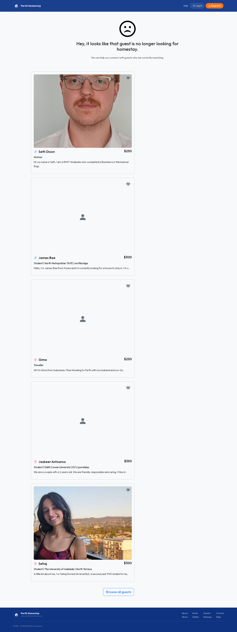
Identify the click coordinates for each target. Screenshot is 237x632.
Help (218, 617)
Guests (206, 613)
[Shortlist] (128, 78)
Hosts (195, 613)
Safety (195, 617)
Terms (185, 617)
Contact (220, 613)
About (185, 613)
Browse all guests (118, 592)
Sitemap (207, 617)
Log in (199, 5)
